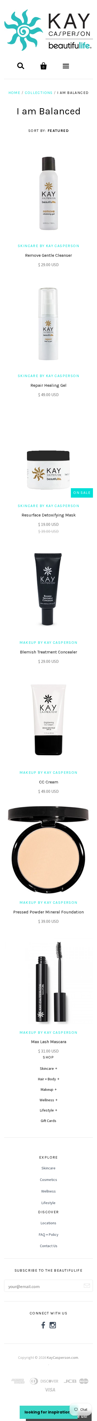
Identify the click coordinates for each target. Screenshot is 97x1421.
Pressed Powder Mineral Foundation (48, 911)
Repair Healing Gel (48, 385)
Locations (48, 1222)
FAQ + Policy (48, 1234)
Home (14, 92)
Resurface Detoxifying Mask (49, 515)
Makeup (47, 1089)
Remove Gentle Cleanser (48, 255)
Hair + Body (47, 1079)
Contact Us (48, 1245)
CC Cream (48, 782)
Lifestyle (47, 1110)
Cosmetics (48, 1179)
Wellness (47, 1100)
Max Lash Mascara (48, 1041)
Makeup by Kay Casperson (48, 642)
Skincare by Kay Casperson (48, 246)
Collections (39, 92)
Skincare (47, 1068)
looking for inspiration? (49, 1412)
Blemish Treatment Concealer (48, 652)
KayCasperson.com (62, 1357)
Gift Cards (48, 1120)
